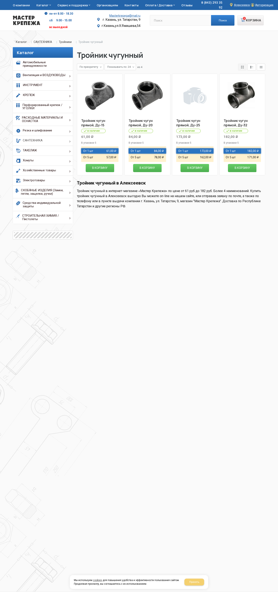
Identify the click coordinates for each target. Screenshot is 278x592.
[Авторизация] (276, 2)
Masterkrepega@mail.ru (124, 15)
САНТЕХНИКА (43, 42)
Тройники (65, 42)
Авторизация (264, 5)
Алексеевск (242, 5)
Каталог (21, 42)
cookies (97, 580)
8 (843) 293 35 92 (211, 5)
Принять (194, 582)
